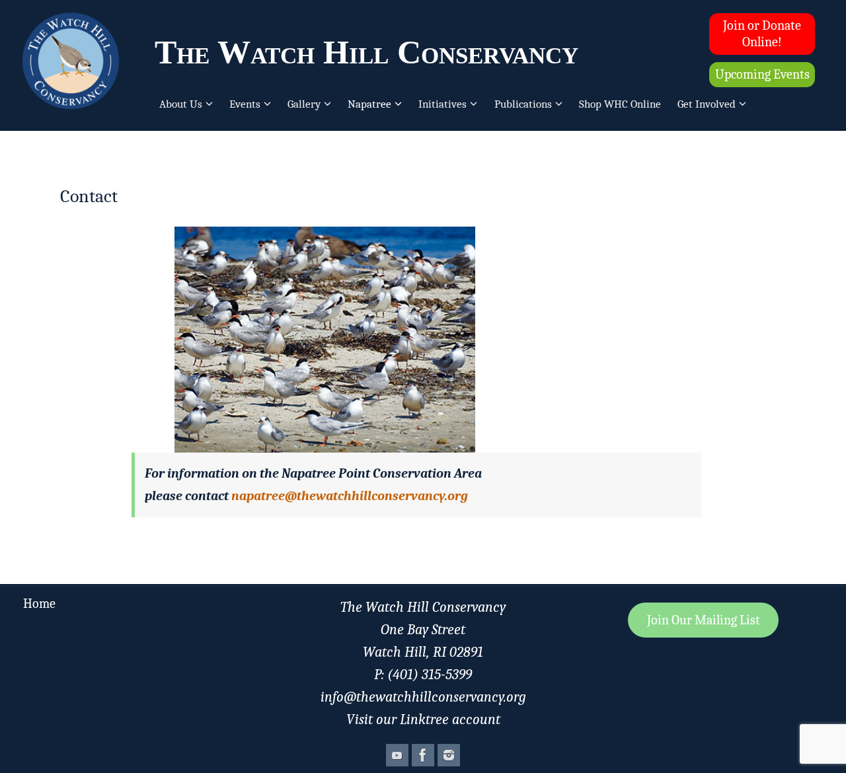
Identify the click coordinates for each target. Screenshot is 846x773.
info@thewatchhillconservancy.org (423, 697)
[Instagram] (449, 755)
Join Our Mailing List (703, 620)
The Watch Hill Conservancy (366, 52)
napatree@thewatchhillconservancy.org (349, 495)
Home (39, 603)
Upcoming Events (762, 74)
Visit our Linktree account (423, 719)
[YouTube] (397, 755)
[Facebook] (423, 755)
